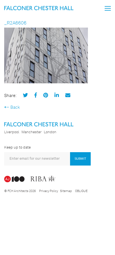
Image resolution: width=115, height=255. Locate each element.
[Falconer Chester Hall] (38, 8)
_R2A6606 (15, 23)
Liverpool (11, 132)
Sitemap (66, 191)
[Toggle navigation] (108, 8)
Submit (80, 158)
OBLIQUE (81, 191)
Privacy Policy (48, 191)
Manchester (31, 132)
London (50, 132)
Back (15, 107)
